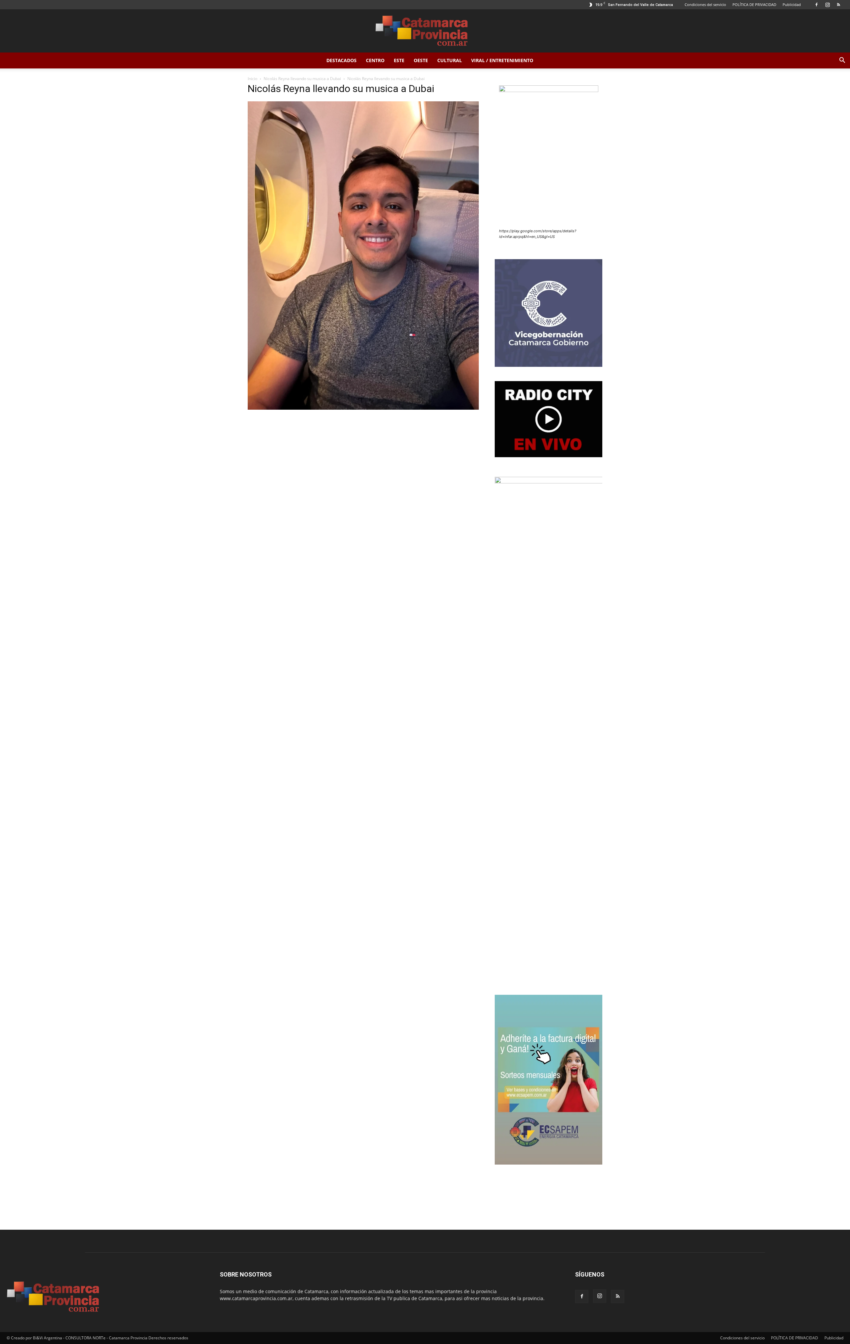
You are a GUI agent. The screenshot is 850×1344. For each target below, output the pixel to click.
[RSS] (838, 4)
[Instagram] (827, 4)
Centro (375, 60)
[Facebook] (816, 4)
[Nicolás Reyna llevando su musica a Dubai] (363, 408)
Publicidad (792, 4)
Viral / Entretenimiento (502, 60)
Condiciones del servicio (705, 4)
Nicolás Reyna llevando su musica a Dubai (302, 78)
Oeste (421, 60)
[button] (842, 61)
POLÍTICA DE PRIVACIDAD (754, 4)
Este (399, 60)
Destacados (341, 60)
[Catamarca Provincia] (425, 31)
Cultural (449, 60)
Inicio (252, 78)
